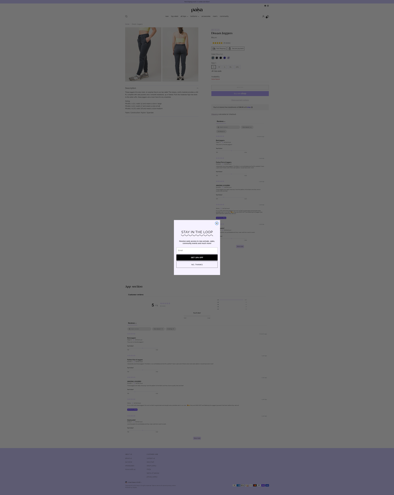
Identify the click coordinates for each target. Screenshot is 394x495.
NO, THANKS (197, 265)
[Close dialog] (216, 223)
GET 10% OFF (197, 257)
